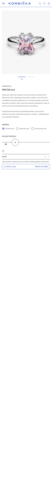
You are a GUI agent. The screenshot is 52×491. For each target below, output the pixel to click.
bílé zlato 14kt (9, 128)
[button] (44, 3)
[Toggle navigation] (3, 3)
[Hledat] (40, 3)
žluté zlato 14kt (24, 128)
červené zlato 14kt (40, 128)
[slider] (15, 142)
